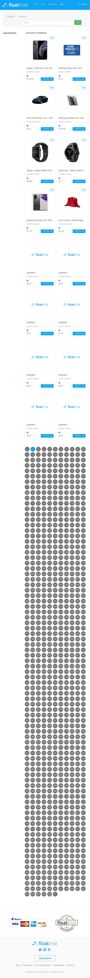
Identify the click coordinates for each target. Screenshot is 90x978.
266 (38, 579)
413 (60, 650)
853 (60, 867)
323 (49, 606)
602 (72, 742)
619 (44, 753)
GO (78, 22)
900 (77, 889)
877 (72, 878)
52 (72, 471)
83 (61, 487)
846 (83, 861)
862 (49, 872)
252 (83, 568)
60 (55, 476)
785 (49, 834)
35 (38, 465)
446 (60, 666)
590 (66, 737)
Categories (22, 16)
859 (32, 872)
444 (49, 666)
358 (60, 623)
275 (27, 585)
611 (60, 748)
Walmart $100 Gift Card (70, 68)
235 (49, 563)
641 (44, 764)
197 (83, 541)
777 (66, 829)
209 (27, 552)
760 (32, 824)
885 (55, 883)
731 (55, 807)
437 (72, 661)
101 (38, 498)
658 (77, 769)
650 (32, 769)
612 (66, 748)
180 (49, 536)
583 (27, 737)
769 (83, 824)
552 (38, 720)
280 (55, 585)
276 (32, 585)
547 (72, 715)
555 (55, 720)
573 (32, 731)
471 (77, 677)
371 (72, 628)
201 (44, 547)
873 (49, 878)
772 (38, 829)
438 (77, 661)
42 (78, 465)
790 (77, 834)
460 (77, 672)
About (43, 4)
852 (55, 867)
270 (60, 579)
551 (32, 720)
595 (32, 742)
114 (49, 503)
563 (38, 726)
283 (72, 585)
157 (44, 525)
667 (66, 775)
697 (49, 791)
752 (49, 818)
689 (66, 786)
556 (60, 720)
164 (83, 525)
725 (83, 802)
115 (55, 503)
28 (61, 460)
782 (32, 834)
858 (27, 872)
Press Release (59, 965)
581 (77, 731)
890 (83, 883)
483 (83, 682)
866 (72, 872)
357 (55, 623)
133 (32, 514)
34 (33, 465)
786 (55, 834)
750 (38, 818)
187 (27, 541)
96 (72, 492)
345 (49, 617)
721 (60, 802)
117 (66, 503)
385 (27, 639)
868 (83, 872)
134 (38, 514)
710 (60, 796)
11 (27, 454)
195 (72, 541)
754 (60, 818)
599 (55, 742)
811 (72, 845)
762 (44, 824)
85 (72, 487)
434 (55, 661)
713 (77, 796)
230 (83, 558)
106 (66, 498)
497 (38, 693)
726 (27, 807)
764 (55, 824)
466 (49, 677)
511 (55, 699)
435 (60, 661)
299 (38, 596)
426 (72, 655)
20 (78, 454)
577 (55, 731)
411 (49, 650)
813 (83, 845)
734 (72, 807)
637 (83, 758)
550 (27, 720)
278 (44, 585)
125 (49, 509)
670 (83, 775)
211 (38, 552)
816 (38, 851)
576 (49, 731)
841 (55, 861)
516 (83, 699)
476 (44, 682)
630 (44, 758)
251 (77, 568)
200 (38, 547)
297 (27, 596)
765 (60, 824)
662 (38, 775)
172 (66, 530)
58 (44, 476)
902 (27, 894)
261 (72, 574)
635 (72, 758)
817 (44, 851)
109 (83, 498)
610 (55, 748)
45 (33, 471)
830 (55, 856)
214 (55, 552)
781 (27, 834)
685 (44, 786)
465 (44, 677)
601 (66, 742)
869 (27, 878)
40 (66, 465)
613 (72, 748)
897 (60, 889)
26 (50, 460)
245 (44, 568)
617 (32, 753)
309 (32, 601)
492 (72, 688)
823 (77, 851)
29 (66, 460)
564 (44, 726)
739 (38, 813)
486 (38, 688)
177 (32, 536)
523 (60, 704)
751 (44, 818)
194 (66, 541)
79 (38, 487)
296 (83, 590)
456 (55, 672)
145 (38, 520)
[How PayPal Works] (28, 922)
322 (44, 606)
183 (66, 536)
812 (77, 845)
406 (83, 644)
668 (72, 775)
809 (60, 845)
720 (55, 802)
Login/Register (82, 4)
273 (77, 579)
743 (60, 813)
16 (55, 454)
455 (49, 672)
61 (61, 476)
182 (60, 536)
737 (27, 813)
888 (72, 883)
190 (44, 541)
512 (60, 699)
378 (49, 634)
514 (72, 699)
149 (60, 520)
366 (44, 628)
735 (77, 807)
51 (66, 471)
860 (38, 872)
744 (66, 813)
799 (66, 840)
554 (49, 720)
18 (66, 454)
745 (72, 813)
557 (66, 720)
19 (72, 454)
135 (44, 514)
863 (55, 872)
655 (60, 769)
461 (83, 672)
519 (38, 704)
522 (55, 704)
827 (38, 856)
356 (49, 623)
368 (55, 628)
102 (44, 498)
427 (77, 655)
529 (32, 710)
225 (55, 558)
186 (83, 536)
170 (55, 530)
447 (66, 666)
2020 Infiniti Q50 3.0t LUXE (40, 118)
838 (38, 861)
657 (72, 769)
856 (77, 867)
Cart (63, 4)
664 (49, 775)
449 (77, 666)
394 (77, 639)
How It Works (52, 4)
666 (60, 775)
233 (38, 563)
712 (72, 796)
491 (66, 688)
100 (32, 498)
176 (27, 536)
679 (72, 780)
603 (77, 742)
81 (50, 487)
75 (78, 482)
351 (83, 617)
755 (66, 818)
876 (66, 878)
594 (27, 742)
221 (32, 558)
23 (33, 460)
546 (66, 715)
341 (27, 617)
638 (27, 764)
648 (83, 764)
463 (32, 677)
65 (83, 476)
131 (83, 509)
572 (27, 731)
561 (27, 726)
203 (55, 547)
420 (38, 655)
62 (66, 476)
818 (49, 851)
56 (33, 476)
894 (44, 889)
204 (60, 547)
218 (77, 552)
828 (44, 856)
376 (38, 634)
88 (27, 492)
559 (77, 720)
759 (27, 824)
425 (66, 655)
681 (83, 780)
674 (44, 780)
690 (72, 786)
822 (72, 851)
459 (72, 672)
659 (83, 769)
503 (72, 693)
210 (32, 552)
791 (83, 834)
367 (49, 628)
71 (55, 482)
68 (38, 482)
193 (60, 541)
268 (49, 579)
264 (27, 579)
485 (32, 688)
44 (27, 471)
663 (44, 775)
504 (77, 693)
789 (72, 834)
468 (60, 677)
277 (38, 585)
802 (83, 840)
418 (27, 655)
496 (32, 693)
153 (83, 520)
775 (55, 829)
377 (44, 634)
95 (66, 492)
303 (60, 596)
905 (44, 894)
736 (83, 807)
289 (44, 590)
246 (49, 568)
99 (27, 498)
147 (49, 520)
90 (38, 492)
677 (60, 780)
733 (66, 807)
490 (60, 688)
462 (27, 677)
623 (66, 753)
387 (38, 639)
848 (32, 867)
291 (55, 590)
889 (77, 883)
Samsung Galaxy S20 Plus (39, 220)
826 (32, 856)
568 (66, 726)
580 (72, 731)
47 (44, 471)
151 (72, 520)
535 (66, 710)
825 (27, 856)
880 (27, 883)
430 (32, 661)
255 (38, 574)
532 (49, 710)
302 (55, 596)
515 (77, 699)
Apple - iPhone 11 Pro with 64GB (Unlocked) (49, 68)
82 (55, 487)
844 (72, 861)
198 (27, 547)
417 (83, 650)
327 (72, 606)
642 (49, 764)
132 (27, 514)
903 (32, 894)
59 (50, 476)
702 (77, 791)
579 (66, 731)
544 (55, 715)
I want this (46, 79)
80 (44, 487)
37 (50, 465)
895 (49, 889)
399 (44, 644)
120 (83, 503)
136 (49, 514)
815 (32, 851)
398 (38, 644)
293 (66, 590)
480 (66, 682)
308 (27, 601)
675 (49, 780)
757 (77, 818)
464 (38, 677)
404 (72, 644)
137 (55, 514)
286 (27, 590)
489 (55, 688)
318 (83, 601)
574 (38, 731)
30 (72, 460)
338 (72, 612)
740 (44, 813)
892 (32, 889)
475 (38, 682)
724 (77, 802)
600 (60, 742)
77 (27, 487)
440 (27, 666)
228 (72, 558)
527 (83, 704)
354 (38, 623)
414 (66, 650)
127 (60, 509)
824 (83, 851)
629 (38, 758)
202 (49, 547)
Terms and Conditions (43, 965)
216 (66, 552)
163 (77, 525)
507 (32, 699)
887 (66, 883)
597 (44, 742)
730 (49, 807)
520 (44, 704)
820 (60, 851)
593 (83, 737)
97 (78, 492)
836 (27, 861)
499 (49, 693)
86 (78, 487)
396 (27, 644)
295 (77, 590)
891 (27, 889)
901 (83, 889)
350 (77, 617)
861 (44, 872)
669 (77, 775)
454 (44, 672)
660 (27, 775)
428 (83, 655)
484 (27, 688)
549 (83, 715)
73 (66, 482)
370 (66, 628)
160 (60, 525)
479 (60, 682)
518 (32, 704)
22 (27, 460)
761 (38, 824)
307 (83, 596)
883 (44, 883)
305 (72, 596)
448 (72, 666)
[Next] (55, 894)
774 (49, 829)
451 (27, 672)
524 (66, 704)
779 (77, 829)
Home (36, 4)
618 (38, 753)
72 (61, 482)
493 (77, 688)
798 (60, 840)
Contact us (70, 965)
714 (83, 796)
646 (72, 764)
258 (55, 574)
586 (44, 737)
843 (66, 861)
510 (49, 699)
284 (77, 585)
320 (32, 606)
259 (60, 574)
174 (77, 530)
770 (27, 829)
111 (32, 503)
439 (83, 661)
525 (72, 704)
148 (55, 520)
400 (49, 644)
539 (27, 715)
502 (66, 693)
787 (60, 834)
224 (49, 558)
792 (27, 840)
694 (32, 791)
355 (44, 623)
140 (72, 514)
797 (55, 840)
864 (60, 872)
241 (83, 563)
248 (60, 568)
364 (32, 628)
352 (27, 623)
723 (72, 802)
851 (49, 867)
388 (44, 639)
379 (55, 634)
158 (49, 525)
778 (72, 829)
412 (55, 650)
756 (72, 818)
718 (44, 802)
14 (44, 454)
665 (55, 775)
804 (32, 845)
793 (32, 840)
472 (83, 677)
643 (55, 764)
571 (83, 726)
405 (77, 644)
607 (38, 748)
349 (72, 617)
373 (83, 628)
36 (44, 465)
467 (55, 677)
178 (38, 536)
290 (49, 590)
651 (38, 769)
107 (72, 498)
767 (72, 824)
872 (44, 878)
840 (49, 861)
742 (55, 813)
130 (77, 509)
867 (77, 872)
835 (83, 856)
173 (72, 530)
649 (27, 769)
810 (66, 845)
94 (61, 492)
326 (66, 606)
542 (44, 715)
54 (83, 471)
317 (77, 601)
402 (60, 644)
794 (38, 840)
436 (66, 661)
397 (32, 644)
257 (49, 574)
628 (32, 758)
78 (33, 487)
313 (55, 601)
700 (66, 791)
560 (83, 720)
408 (32, 650)
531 (44, 710)
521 (49, 704)
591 (72, 737)
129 (72, 509)
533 (55, 710)
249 (66, 568)
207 (77, 547)
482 (77, 682)
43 (83, 465)
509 (44, 699)
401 (55, 644)
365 (38, 628)
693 (27, 791)
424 (60, 655)
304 (66, 596)
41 (72, 465)
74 (72, 482)
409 (38, 650)
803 (27, 845)
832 (66, 856)
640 (38, 764)
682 (27, 786)
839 (44, 861)
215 (60, 552)
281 (60, 585)
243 (32, 568)
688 (60, 786)
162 (72, 525)
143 (27, 520)
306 (77, 596)
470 (72, 677)
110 (27, 503)
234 (44, 563)
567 (60, 726)
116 (60, 503)
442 (38, 666)
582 (83, 731)
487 (44, 688)
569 (72, 726)
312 (49, 601)
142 (83, 514)
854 (66, 867)
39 (61, 465)
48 (50, 471)
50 (61, 471)
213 (49, 552)
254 (32, 574)
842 (60, 861)
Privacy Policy (28, 965)
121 (27, 509)
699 (60, 791)
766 (66, 824)
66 (27, 482)
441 (32, 666)
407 (27, 650)
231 (27, 563)
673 (38, 780)
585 (38, 737)
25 (44, 460)
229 (77, 558)
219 (83, 552)
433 (49, 661)
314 (60, 601)
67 (33, 482)
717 (38, 802)
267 (44, 579)
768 (77, 824)
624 (72, 753)
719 (49, 802)
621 (55, 753)
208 (83, 547)
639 (32, 764)
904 (38, 894)
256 (44, 574)
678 (66, 780)
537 (77, 710)
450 (83, 666)
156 (38, 525)
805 (38, 845)
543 (49, 715)
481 (72, 682)
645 (66, 764)
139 (66, 514)
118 (72, 503)
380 (60, 634)
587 (49, 737)
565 (49, 726)
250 (72, 568)
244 (38, 568)
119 (77, 503)
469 (66, 677)
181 (55, 536)
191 (49, 541)
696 (44, 791)
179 (44, 536)
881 (32, 883)
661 (32, 775)
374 (27, 634)
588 (55, 737)
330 (27, 612)
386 (32, 639)
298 (32, 596)
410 (44, 650)
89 (33, 492)
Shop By (11, 16)
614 (77, 748)
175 (83, 530)
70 (50, 482)
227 (66, 558)
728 (38, 807)
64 (78, 476)
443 (44, 666)
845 (77, 861)
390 (55, 639)
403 (66, 644)
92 (50, 492)
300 (44, 596)
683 (32, 786)
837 (32, 861)
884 (49, 883)
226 (60, 558)
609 (49, 748)
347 (60, 617)
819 (55, 851)
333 (44, 612)
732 (60, 807)
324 (55, 606)
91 (44, 492)
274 (83, 579)
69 (44, 482)
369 (60, 628)
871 (38, 878)
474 (32, 682)
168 (44, 530)
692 (83, 786)
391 (60, 639)
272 (72, 579)
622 (60, 753)
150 (66, 520)
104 (55, 498)
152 (77, 520)
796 (49, 840)
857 (83, 867)
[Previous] (27, 449)
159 (55, 525)
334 (49, 612)
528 (27, 710)
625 (77, 753)
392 (66, 639)
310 (38, 601)
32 (83, 460)
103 (49, 498)
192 (55, 541)
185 (77, 536)
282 (66, 585)
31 (78, 460)
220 (27, 558)
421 (44, 655)
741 (49, 813)
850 (44, 867)
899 (72, 889)
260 (66, 574)
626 (83, 753)
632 (55, 758)
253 (27, 574)
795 (44, 840)
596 (38, 742)
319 (27, 606)
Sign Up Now (45, 958)
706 (38, 796)
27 (55, 460)
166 (32, 530)
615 (83, 748)
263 (83, 574)
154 (27, 525)
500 (55, 693)
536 (72, 710)
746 (77, 813)
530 (38, 710)
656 (66, 769)
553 (44, 720)
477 (49, 682)
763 (49, 824)
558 (72, 720)
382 (72, 634)
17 (61, 454)
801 (77, 840)
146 (44, 520)
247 (55, 568)
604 (83, 742)
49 (55, 471)
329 (83, 606)
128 (66, 509)
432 (44, 661)
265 (32, 579)
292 (60, 590)
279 (49, 585)
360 (72, 623)
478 (55, 682)
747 (83, 813)
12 (33, 454)
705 (32, 796)
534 (60, 710)
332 (38, 612)
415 (72, 650)
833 (72, 856)
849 (38, 867)
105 (60, 498)
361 (77, 623)
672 (32, 780)
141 (77, 514)
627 (27, 758)
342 (32, 617)
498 (44, 693)
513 (66, 699)
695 (38, 791)
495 (27, 693)
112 (38, 503)
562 (32, 726)
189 (38, 541)
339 (77, 612)
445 (55, 666)
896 (55, 889)
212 (44, 552)
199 (32, 547)
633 (60, 758)
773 (44, 829)
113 (44, 503)
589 (60, 737)
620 (49, 753)
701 (72, 791)
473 (27, 682)
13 (38, 454)
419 (32, 655)
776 (60, 829)
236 (55, 563)
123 (38, 509)
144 (32, 520)
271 (66, 579)
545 (60, 715)
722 (66, 802)
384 (83, 634)
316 (72, 601)
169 (49, 530)
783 (38, 834)
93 (55, 492)
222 (38, 558)
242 (27, 568)
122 (32, 509)
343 (38, 617)
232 (32, 563)
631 (49, 758)
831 (60, 856)
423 (55, 655)
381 (66, 634)
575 (44, 731)
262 (77, 574)
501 (60, 693)
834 (77, 856)
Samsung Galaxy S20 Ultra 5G (73, 118)
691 (77, 786)
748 (27, 818)
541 (38, 715)
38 (55, 465)
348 (66, 617)
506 (27, 699)
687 (55, 786)
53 (78, 471)
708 (49, 796)
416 (77, 650)
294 (72, 590)
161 (66, 525)
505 (83, 693)
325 (60, 606)
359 (66, 623)
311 (44, 601)
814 (27, 851)
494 (83, 688)
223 (44, 558)
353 (32, 623)
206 (72, 547)
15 (50, 454)
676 (55, 780)
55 (27, 476)
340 (83, 612)
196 (77, 541)
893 (38, 889)
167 (38, 530)
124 (44, 509)
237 (60, 563)
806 (44, 845)
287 (32, 590)
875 (60, 878)
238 (66, 563)
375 (32, 634)
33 (27, 465)
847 (27, 867)
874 (55, 878)
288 (38, 590)
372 (77, 628)
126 (55, 509)
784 (44, 834)
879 (83, 878)
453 (38, 672)
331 (32, 612)
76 (83, 482)
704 (27, 796)
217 (72, 552)
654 (55, 769)
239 (72, 563)
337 (66, 612)
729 (44, 807)
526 (77, 704)
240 (77, 563)
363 (27, 628)
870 (32, 878)
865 (66, 872)
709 (55, 796)
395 (83, 639)
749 (32, 818)
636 (77, 758)
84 (66, 487)
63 (72, 476)
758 (83, 818)
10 (83, 449)
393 (72, 639)
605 (27, 748)
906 (49, 894)
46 (38, 471)
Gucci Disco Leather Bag (70, 220)
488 (49, 688)
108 (77, 498)
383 (77, 634)
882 (38, 883)
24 (38, 460)
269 (55, 579)
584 (32, 737)
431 (38, 661)
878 (77, 878)
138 (60, 514)
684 (38, 786)
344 (44, 617)
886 (60, 883)
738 (32, 813)
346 (55, 617)
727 (32, 807)
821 (66, 851)
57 (38, 476)
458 (66, 672)
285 (83, 585)
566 (55, 726)
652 (44, 769)
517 (27, 704)
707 (44, 796)
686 (49, 786)
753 (55, 818)
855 (72, 867)
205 (66, 547)
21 (83, 454)
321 (38, 606)
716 (32, 802)
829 (49, 856)
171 (60, 530)
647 (77, 764)
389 (49, 639)
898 (66, 889)
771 (32, 829)
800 (72, 840)
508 (38, 699)
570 (77, 726)
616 (27, 753)
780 (83, 829)
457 (60, 672)
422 (49, 655)
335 (55, 612)
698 (55, 791)
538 (83, 710)
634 (66, 758)
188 (32, 541)
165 (27, 530)
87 (83, 487)
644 (60, 764)
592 (77, 737)
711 (66, 796)
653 (49, 769)
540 (32, 715)
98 (83, 492)
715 (27, 802)
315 (66, 601)
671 (27, 780)
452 (32, 672)
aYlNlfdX (31, 272)
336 (60, 612)
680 (77, 780)
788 (66, 834)
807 (49, 845)
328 (77, 606)
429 (27, 661)
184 (72, 536)
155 (32, 525)
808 (55, 845)
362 (83, 623)
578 (60, 731)
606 (32, 748)
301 (49, 596)
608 (44, 748)
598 (49, 742)
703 (83, 791)
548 (77, 715)
